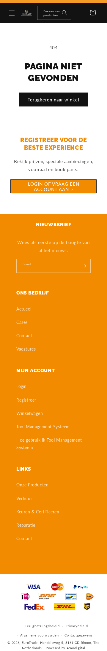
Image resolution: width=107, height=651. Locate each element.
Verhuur (24, 498)
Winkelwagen (29, 413)
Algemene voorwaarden (39, 635)
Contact (24, 335)
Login (21, 386)
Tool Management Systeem (43, 426)
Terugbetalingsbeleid (42, 626)
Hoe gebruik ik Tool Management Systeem (49, 443)
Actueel (23, 308)
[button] (11, 13)
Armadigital (76, 648)
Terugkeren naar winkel (53, 99)
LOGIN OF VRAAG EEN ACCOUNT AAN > (53, 186)
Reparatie (25, 525)
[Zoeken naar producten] (64, 12)
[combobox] (54, 13)
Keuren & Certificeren (37, 511)
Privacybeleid (76, 626)
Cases (22, 322)
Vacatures (26, 348)
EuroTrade (30, 642)
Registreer (26, 399)
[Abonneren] (83, 266)
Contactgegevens (78, 635)
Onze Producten (32, 484)
